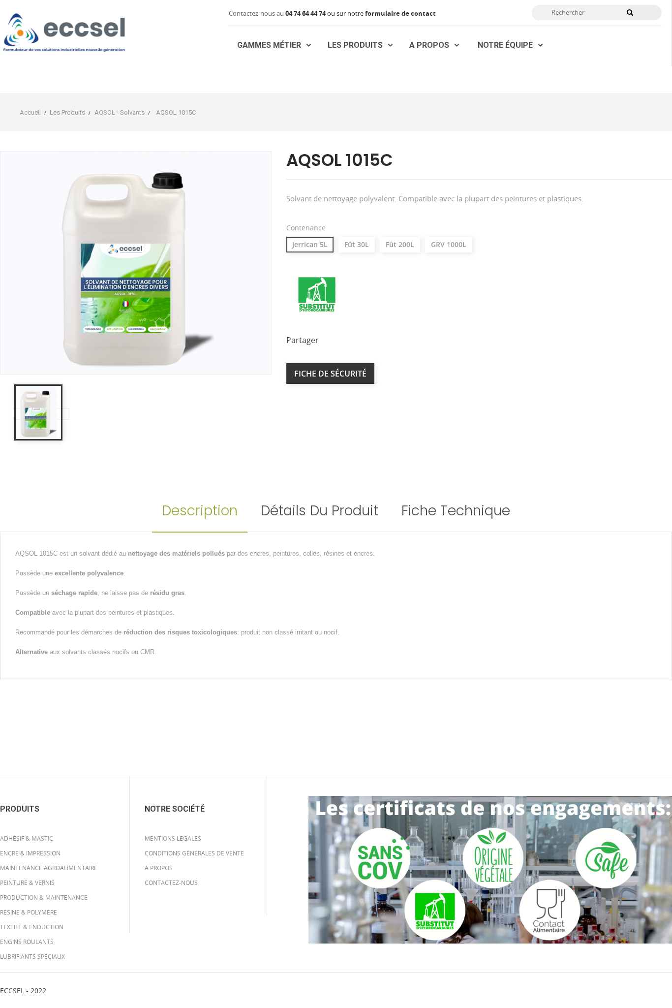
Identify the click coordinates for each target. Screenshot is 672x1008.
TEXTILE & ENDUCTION (31, 927)
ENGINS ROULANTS (27, 942)
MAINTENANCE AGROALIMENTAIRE (48, 868)
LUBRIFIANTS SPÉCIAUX (32, 956)
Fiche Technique (455, 510)
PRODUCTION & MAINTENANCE (44, 897)
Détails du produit (319, 510)
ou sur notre (325, 13)
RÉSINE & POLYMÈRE (28, 912)
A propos (159, 868)
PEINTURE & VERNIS (27, 883)
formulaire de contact (400, 13)
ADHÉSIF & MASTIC (26, 838)
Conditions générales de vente (194, 853)
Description (200, 510)
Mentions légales (173, 838)
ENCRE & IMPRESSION (30, 853)
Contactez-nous (171, 883)
